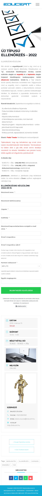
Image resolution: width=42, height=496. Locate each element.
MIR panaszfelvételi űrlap (31, 493)
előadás (35, 461)
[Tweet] (16, 478)
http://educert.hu (13, 425)
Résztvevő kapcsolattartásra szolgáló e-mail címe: (18, 227)
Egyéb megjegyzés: (8, 278)
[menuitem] (35, 4)
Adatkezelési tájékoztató (17, 493)
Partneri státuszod (9, 262)
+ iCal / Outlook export (22, 449)
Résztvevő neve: (8, 192)
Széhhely (5, 218)
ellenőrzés (24, 461)
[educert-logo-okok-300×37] (17, 4)
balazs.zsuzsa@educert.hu (25, 419)
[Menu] (35, 4)
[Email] (30, 478)
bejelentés (11, 461)
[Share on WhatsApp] (25, 478)
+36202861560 (21, 415)
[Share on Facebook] (11, 478)
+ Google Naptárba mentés (21, 442)
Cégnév (4, 209)
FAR (14, 465)
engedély (6, 465)
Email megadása (8, 237)
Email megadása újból (10, 245)
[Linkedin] (21, 478)
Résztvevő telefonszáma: (11, 201)
